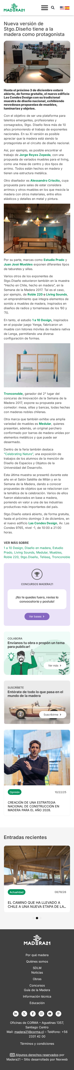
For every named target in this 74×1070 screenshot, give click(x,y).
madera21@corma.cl (29, 1032)
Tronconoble (61, 557)
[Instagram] (41, 1014)
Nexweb (62, 1059)
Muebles (55, 552)
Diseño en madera (38, 548)
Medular (42, 552)
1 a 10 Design (13, 548)
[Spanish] (67, 8)
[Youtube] (50, 1014)
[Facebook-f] (33, 1014)
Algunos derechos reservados (37, 1055)
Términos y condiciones (37, 1043)
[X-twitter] (24, 1014)
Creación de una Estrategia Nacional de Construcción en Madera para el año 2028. (33, 806)
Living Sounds (24, 552)
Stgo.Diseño (29, 557)
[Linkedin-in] (16, 1014)
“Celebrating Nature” (18, 454)
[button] (44, 7)
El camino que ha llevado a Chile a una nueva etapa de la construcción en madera (36, 907)
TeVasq (45, 557)
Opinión (15, 792)
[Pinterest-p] (58, 1014)
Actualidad (17, 892)
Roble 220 (11, 557)
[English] (62, 8)
